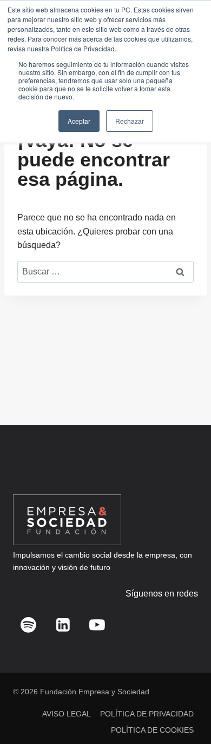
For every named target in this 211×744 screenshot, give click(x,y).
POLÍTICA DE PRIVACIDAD (147, 713)
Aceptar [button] (79, 120)
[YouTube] (97, 624)
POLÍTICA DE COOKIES (152, 730)
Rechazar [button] (129, 120)
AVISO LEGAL (66, 713)
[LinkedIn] (62, 624)
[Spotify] (28, 624)
